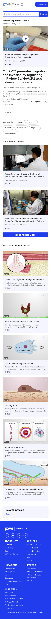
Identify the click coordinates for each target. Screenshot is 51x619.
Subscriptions (10, 572)
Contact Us (42, 4)
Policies (40, 612)
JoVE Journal (31, 569)
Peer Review (31, 554)
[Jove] (7, 4)
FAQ (28, 557)
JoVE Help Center (11, 554)
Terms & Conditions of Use (16, 612)
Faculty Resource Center (14, 605)
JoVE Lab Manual (11, 602)
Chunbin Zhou (8, 88)
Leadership (9, 548)
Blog (6, 551)
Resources (9, 578)
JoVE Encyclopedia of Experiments (35, 576)
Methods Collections (35, 572)
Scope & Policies (33, 551)
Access (7, 575)
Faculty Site (9, 608)
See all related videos (26, 234)
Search (43, 14)
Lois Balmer (19, 88)
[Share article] (46, 102)
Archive (29, 580)
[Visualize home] (17, 4)
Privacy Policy (31, 612)
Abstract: (9, 112)
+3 (39, 88)
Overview (8, 545)
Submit (29, 560)
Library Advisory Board (13, 581)
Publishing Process (34, 545)
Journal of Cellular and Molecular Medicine (15, 100)
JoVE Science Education (14, 599)
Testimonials (10, 569)
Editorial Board (32, 548)
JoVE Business (10, 596)
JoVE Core (9, 593)
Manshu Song (31, 88)
